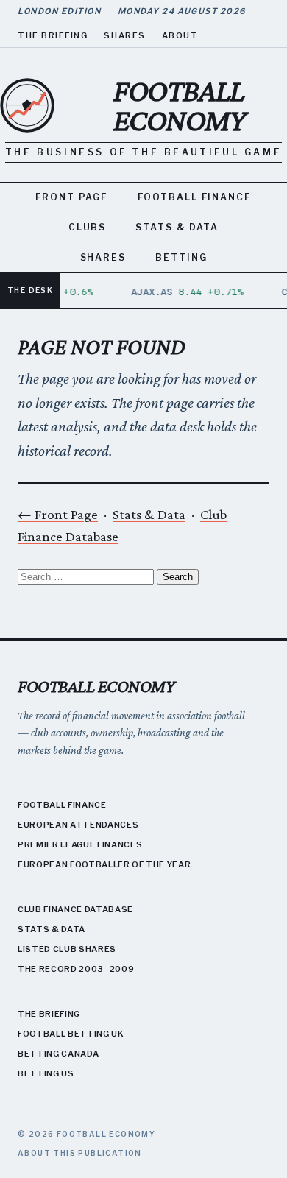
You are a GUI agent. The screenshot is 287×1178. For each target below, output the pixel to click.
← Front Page (58, 514)
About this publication (80, 1153)
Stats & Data (177, 227)
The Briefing (53, 35)
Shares (124, 35)
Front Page (71, 196)
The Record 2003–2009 (76, 969)
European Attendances (78, 824)
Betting (181, 257)
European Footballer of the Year (104, 864)
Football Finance (195, 196)
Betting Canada (58, 1053)
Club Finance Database (75, 909)
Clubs (87, 227)
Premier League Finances (80, 844)
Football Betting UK (71, 1034)
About (180, 35)
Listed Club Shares (67, 949)
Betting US (46, 1073)
